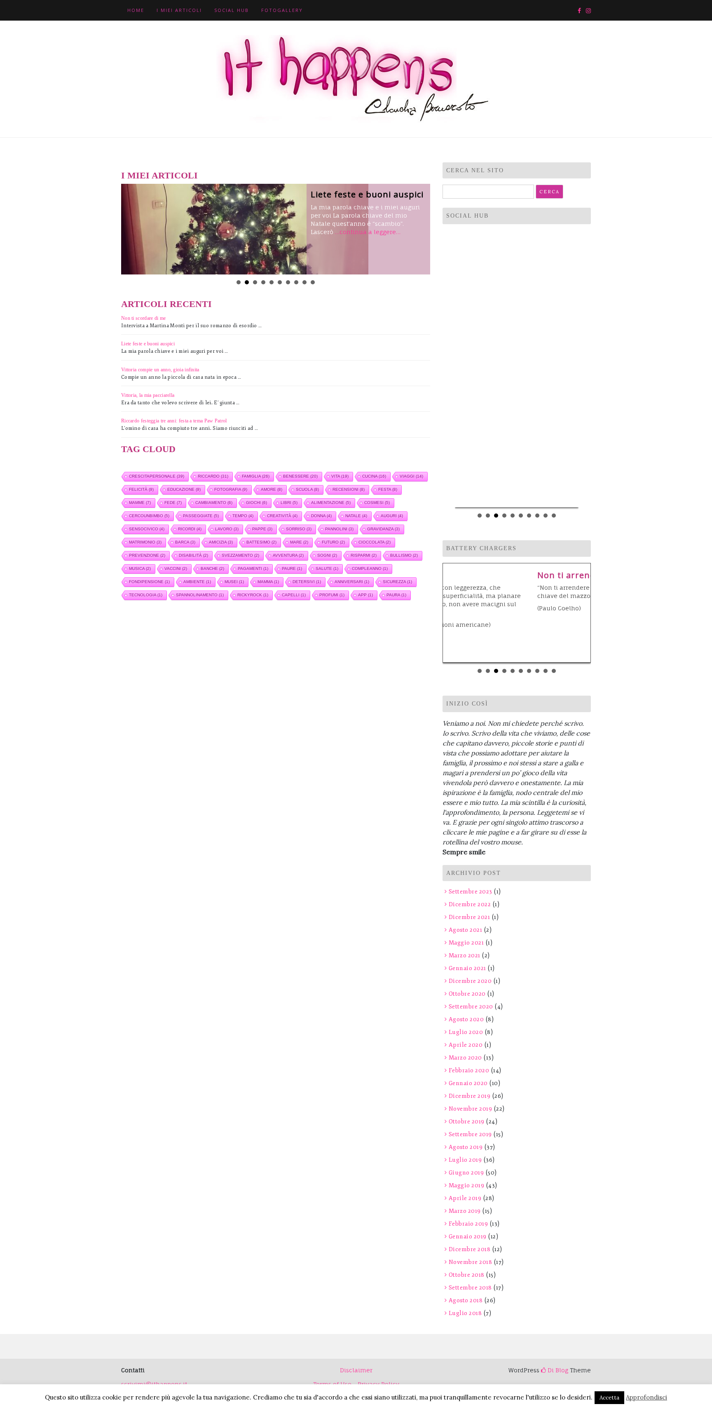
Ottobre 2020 (467, 993)
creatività (282, 515)
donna (321, 515)
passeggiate (201, 515)
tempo (242, 515)
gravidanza (383, 529)
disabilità (193, 555)
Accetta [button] (609, 1397)
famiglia (255, 476)
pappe (262, 529)
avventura (288, 555)
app (365, 595)
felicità (141, 489)
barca (185, 542)
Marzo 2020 (465, 1057)
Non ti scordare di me (143, 318)
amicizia (221, 542)
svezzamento (240, 555)
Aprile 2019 (465, 1198)
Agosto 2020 (466, 1019)
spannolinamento (200, 595)
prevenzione (147, 555)
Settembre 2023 (470, 891)
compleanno (370, 568)
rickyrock (252, 595)
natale (356, 515)
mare (299, 542)
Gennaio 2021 (467, 968)
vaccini (175, 568)
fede (173, 502)
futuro (333, 542)
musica (140, 568)
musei (234, 581)
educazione (184, 489)
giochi (256, 502)
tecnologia (145, 595)
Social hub (231, 10)
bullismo (404, 555)
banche (212, 568)
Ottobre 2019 (467, 1121)
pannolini (339, 529)
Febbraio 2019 (468, 1223)
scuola (307, 489)
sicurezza (397, 581)
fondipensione (149, 581)
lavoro (227, 529)
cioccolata (374, 542)
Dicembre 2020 (470, 981)
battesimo (261, 542)
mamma (268, 581)
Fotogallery (282, 10)
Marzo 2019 (465, 1210)
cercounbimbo (149, 515)
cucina (374, 476)
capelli (294, 595)
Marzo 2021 (464, 955)
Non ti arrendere (485, 575)
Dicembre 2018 (469, 1249)
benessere (300, 476)
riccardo (213, 476)
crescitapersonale (156, 476)
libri (289, 502)
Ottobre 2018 (467, 1274)
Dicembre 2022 (470, 904)
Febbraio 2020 (469, 1070)
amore (271, 489)
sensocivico (146, 529)
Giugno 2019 (466, 1172)
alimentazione (331, 502)
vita (340, 476)
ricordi (189, 529)
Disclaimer (356, 1370)
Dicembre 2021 (469, 917)
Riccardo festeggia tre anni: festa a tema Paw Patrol (174, 421)
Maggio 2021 (466, 942)
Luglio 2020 (466, 1032)
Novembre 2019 (470, 1108)
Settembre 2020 (471, 1006)
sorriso (299, 529)
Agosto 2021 (465, 929)
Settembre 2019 (470, 1134)
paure (292, 568)
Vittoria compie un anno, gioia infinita (160, 370)
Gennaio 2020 (468, 1083)
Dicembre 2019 (469, 1096)
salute (327, 568)
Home (135, 10)
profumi (331, 595)
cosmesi (377, 502)
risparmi (364, 555)
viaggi (411, 476)
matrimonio (145, 542)
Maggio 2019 (466, 1185)
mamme (140, 502)
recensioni (349, 489)
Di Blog (557, 1370)
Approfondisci (646, 1397)
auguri (392, 515)
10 (313, 282)
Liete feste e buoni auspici (367, 194)
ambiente (197, 581)
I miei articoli (179, 10)
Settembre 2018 (470, 1287)
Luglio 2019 (465, 1159)
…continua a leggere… (367, 231)
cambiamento (213, 502)
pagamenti (253, 568)
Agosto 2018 (465, 1300)
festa (387, 489)
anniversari (352, 581)
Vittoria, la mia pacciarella (147, 395)
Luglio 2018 (465, 1313)
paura (396, 595)
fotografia (230, 489)
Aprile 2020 (465, 1044)
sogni (327, 555)
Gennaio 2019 (468, 1236)
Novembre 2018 (470, 1262)
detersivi (307, 581)
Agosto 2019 (465, 1147)
